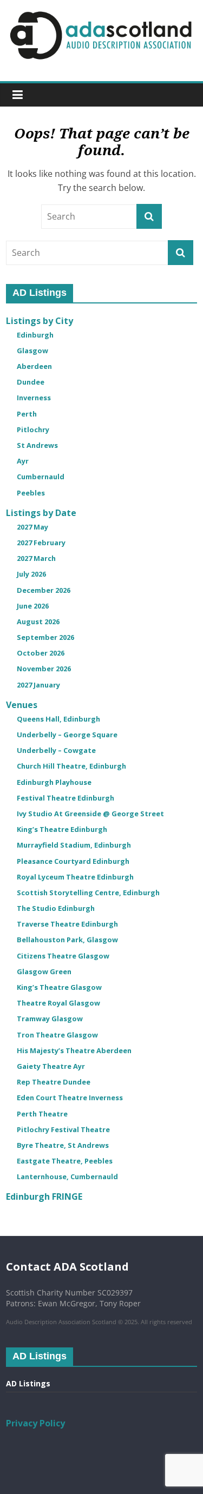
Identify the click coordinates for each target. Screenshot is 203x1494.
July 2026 (31, 574)
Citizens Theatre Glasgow (63, 956)
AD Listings (28, 1383)
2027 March (36, 558)
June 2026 (33, 606)
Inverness (34, 397)
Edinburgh (35, 335)
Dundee (30, 382)
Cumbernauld (40, 476)
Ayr (23, 461)
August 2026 (38, 621)
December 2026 (43, 590)
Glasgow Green (44, 971)
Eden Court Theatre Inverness (70, 1097)
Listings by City (39, 321)
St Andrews (37, 445)
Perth (27, 414)
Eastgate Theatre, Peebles (65, 1161)
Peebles (31, 493)
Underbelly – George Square (67, 734)
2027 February (41, 542)
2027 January (38, 685)
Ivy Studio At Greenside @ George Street (90, 813)
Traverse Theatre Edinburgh (67, 924)
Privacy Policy (35, 1423)
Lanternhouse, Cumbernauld (67, 1176)
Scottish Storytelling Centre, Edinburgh (88, 892)
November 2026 (44, 668)
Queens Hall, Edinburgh (58, 719)
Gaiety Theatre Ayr (51, 1066)
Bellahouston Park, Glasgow (67, 939)
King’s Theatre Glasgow (59, 987)
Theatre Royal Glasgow (58, 1003)
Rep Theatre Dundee (53, 1082)
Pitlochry (33, 429)
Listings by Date (41, 513)
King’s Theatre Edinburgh (62, 829)
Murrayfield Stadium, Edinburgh (74, 845)
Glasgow (32, 350)
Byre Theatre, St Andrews (63, 1145)
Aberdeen (34, 366)
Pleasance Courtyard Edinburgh (73, 861)
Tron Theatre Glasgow (57, 1035)
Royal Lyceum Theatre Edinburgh (75, 877)
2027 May (32, 527)
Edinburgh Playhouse (54, 782)
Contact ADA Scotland (67, 1266)
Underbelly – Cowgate (56, 750)
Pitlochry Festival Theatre (63, 1129)
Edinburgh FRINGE (44, 1196)
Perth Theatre (42, 1114)
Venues (21, 705)
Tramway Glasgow (50, 1018)
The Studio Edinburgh (56, 908)
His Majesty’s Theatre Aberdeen (74, 1050)
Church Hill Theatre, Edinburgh (71, 766)
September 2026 (45, 637)
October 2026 (40, 653)
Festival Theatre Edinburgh (65, 798)
